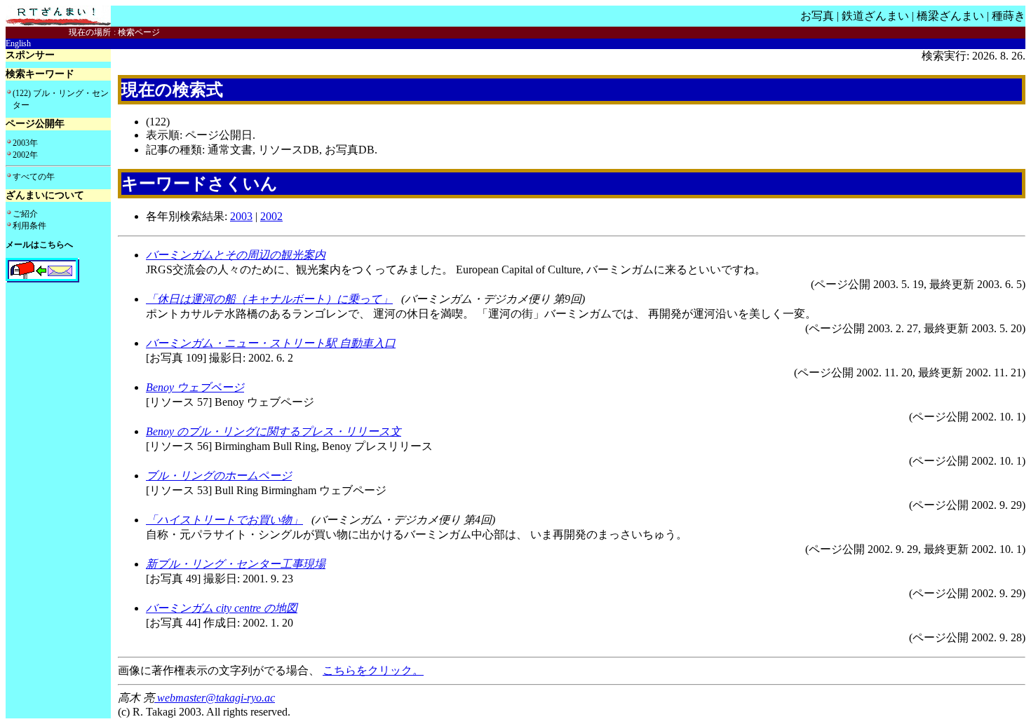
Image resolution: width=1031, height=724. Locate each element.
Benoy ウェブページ (195, 387)
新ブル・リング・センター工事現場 (235, 564)
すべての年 (34, 177)
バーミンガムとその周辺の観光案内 (235, 255)
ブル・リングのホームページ (219, 475)
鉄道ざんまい (875, 16)
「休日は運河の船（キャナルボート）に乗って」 (269, 299)
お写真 (817, 16)
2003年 (25, 143)
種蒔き (1008, 16)
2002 (271, 216)
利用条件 (29, 226)
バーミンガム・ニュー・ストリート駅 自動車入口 (271, 343)
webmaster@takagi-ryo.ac (214, 698)
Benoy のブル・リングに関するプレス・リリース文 (273, 431)
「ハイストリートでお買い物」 (224, 520)
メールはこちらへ (39, 245)
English (18, 43)
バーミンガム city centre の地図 (221, 608)
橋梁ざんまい (950, 16)
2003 (241, 216)
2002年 (25, 155)
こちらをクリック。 (373, 670)
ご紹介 (25, 214)
